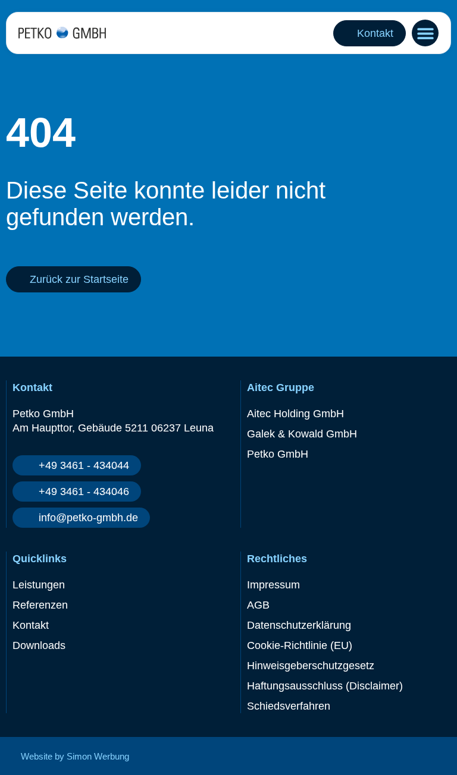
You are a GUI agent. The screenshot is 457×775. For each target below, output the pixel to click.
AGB (258, 605)
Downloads (38, 645)
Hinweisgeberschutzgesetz (310, 666)
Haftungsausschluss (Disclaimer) (325, 686)
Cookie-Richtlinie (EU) (299, 645)
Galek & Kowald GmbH (302, 434)
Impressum (273, 585)
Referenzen (40, 605)
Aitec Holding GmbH (295, 414)
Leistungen (38, 585)
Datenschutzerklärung (299, 625)
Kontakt (30, 625)
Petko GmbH (277, 454)
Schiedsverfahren (288, 706)
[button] (425, 33)
